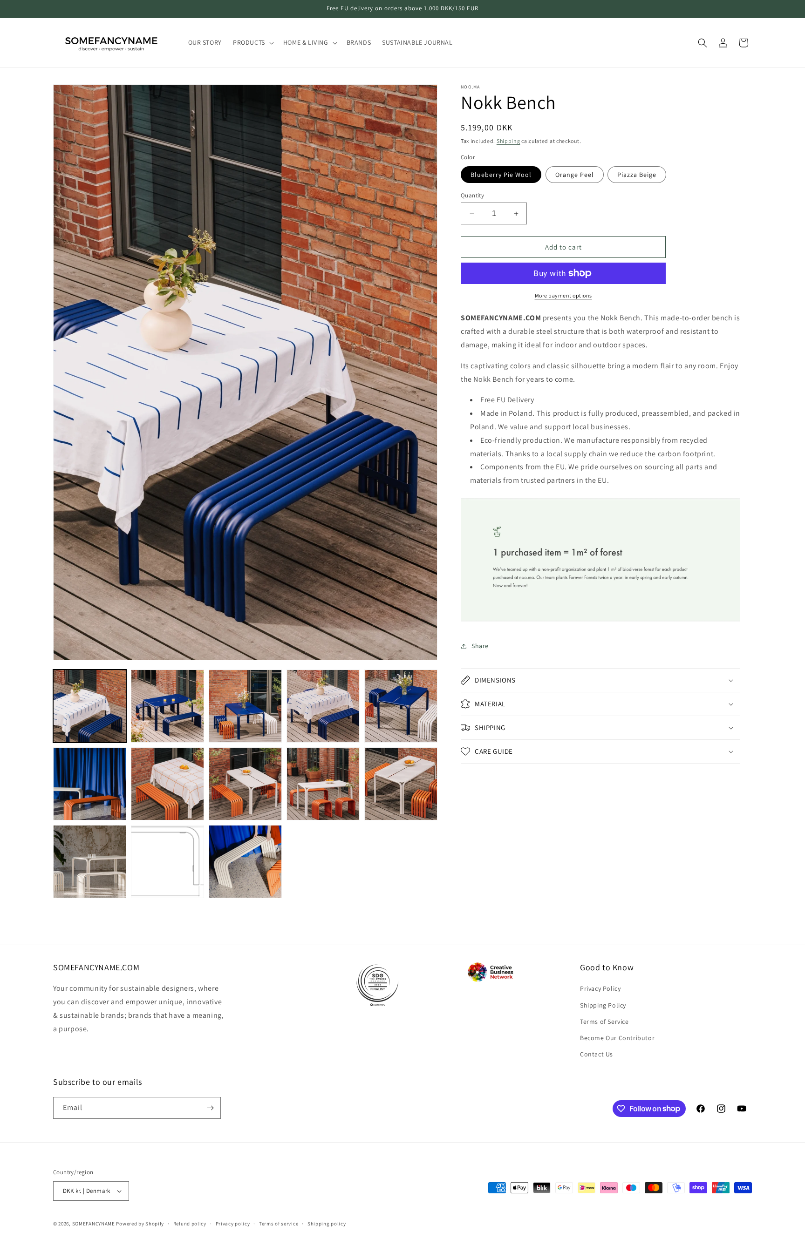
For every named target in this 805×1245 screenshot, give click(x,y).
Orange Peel (574, 174)
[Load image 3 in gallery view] (245, 706)
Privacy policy (233, 1223)
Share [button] (480, 646)
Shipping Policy (603, 1005)
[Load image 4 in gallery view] (323, 706)
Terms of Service (604, 1021)
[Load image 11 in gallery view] (89, 861)
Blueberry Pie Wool (501, 174)
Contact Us (596, 1054)
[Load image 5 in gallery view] (400, 706)
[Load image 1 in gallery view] (89, 706)
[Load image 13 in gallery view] (245, 861)
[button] (252, 42)
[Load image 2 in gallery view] (167, 706)
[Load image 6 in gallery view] (89, 783)
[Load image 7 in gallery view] (167, 783)
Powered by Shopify (140, 1223)
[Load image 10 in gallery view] (400, 783)
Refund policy (189, 1223)
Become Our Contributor (617, 1038)
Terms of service (278, 1223)
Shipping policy (326, 1223)
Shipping (508, 140)
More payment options (563, 295)
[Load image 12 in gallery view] (167, 861)
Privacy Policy (600, 988)
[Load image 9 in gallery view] (323, 783)
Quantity (472, 195)
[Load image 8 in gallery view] (245, 783)
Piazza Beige (636, 174)
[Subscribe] (210, 1108)
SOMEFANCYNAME (93, 1223)
